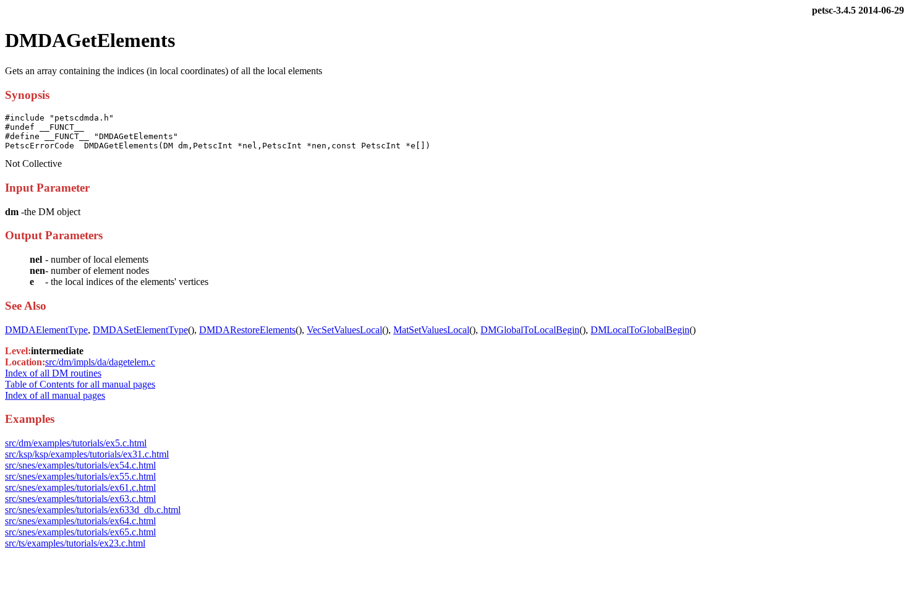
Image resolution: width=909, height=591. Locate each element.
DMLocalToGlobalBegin (640, 330)
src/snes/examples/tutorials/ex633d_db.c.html (93, 509)
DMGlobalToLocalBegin (529, 330)
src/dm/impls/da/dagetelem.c (100, 362)
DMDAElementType (46, 330)
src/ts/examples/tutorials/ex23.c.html (75, 543)
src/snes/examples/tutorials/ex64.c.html (80, 521)
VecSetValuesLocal (344, 330)
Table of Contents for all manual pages (80, 384)
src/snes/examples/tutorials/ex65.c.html (80, 532)
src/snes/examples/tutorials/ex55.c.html (80, 476)
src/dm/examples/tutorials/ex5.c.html (76, 443)
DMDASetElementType (140, 330)
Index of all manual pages (55, 395)
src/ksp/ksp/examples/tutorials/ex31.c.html (87, 454)
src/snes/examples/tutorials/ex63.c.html (80, 498)
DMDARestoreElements (247, 330)
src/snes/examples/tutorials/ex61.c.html (80, 487)
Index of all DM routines (53, 373)
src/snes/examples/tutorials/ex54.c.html (80, 465)
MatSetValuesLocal (431, 330)
